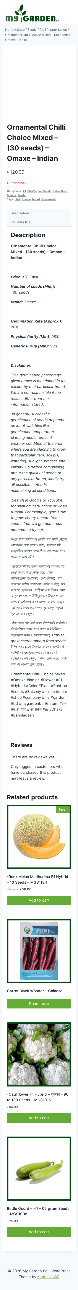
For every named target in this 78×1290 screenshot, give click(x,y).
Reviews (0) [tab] (20, 222)
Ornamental (48, 199)
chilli (17, 199)
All (24, 191)
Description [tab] (19, 213)
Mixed (36, 199)
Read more (39, 1003)
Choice (26, 199)
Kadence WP (48, 1277)
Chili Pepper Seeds (39, 191)
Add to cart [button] (39, 900)
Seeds (22, 195)
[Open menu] (69, 11)
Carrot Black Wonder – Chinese (34, 991)
